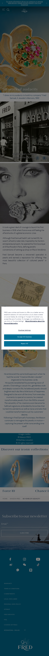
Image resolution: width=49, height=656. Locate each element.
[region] (24, 328)
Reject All (24, 343)
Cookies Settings (24, 330)
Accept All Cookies (24, 337)
